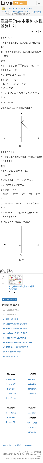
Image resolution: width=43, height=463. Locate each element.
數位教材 (11, 408)
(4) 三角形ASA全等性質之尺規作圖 (15, 333)
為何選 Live (11, 393)
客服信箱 (33, 413)
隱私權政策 (28, 445)
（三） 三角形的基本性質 (10, 310)
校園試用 (33, 393)
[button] (32, 31)
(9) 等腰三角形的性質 (10, 356)
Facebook (33, 427)
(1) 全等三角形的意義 (10, 319)
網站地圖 (8, 445)
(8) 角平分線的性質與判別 (12, 352)
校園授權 (33, 389)
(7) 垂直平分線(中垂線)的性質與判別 (15, 347)
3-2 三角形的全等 (9, 314)
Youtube (33, 432)
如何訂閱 (33, 384)
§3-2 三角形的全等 (34, 12)
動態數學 (11, 417)
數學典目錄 (13, 8)
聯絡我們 (32, 408)
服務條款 (18, 445)
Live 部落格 (33, 423)
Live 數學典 (11, 413)
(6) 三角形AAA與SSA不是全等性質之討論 (17, 342)
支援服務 (32, 374)
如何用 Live (11, 398)
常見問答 (33, 379)
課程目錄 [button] (19, 3)
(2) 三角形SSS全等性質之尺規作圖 (15, 324)
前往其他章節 (10, 299)
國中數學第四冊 (26, 8)
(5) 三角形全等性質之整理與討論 (14, 338)
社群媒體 (32, 418)
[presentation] (14, 66)
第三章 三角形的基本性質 (14, 12)
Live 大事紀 (11, 384)
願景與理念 (11, 379)
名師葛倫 (11, 389)
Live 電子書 (11, 422)
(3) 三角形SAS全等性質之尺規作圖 (15, 328)
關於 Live (11, 374)
